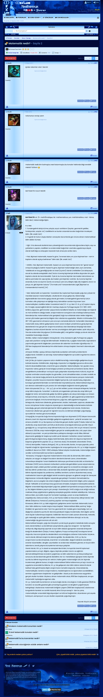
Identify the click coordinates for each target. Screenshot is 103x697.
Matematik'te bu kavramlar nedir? (24, 638)
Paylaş (87, 101)
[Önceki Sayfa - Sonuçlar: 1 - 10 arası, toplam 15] (86, 58)
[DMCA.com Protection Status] (51, 691)
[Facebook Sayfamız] (29, 666)
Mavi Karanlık (16, 672)
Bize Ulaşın (87, 675)
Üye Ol (89, 2)
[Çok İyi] (33, 49)
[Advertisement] (40, 84)
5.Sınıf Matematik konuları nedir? (23, 632)
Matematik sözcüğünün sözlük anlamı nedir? (29, 644)
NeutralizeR (66, 684)
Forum (9, 38)
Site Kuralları (80, 673)
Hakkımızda (77, 675)
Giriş (97, 2)
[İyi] (30, 49)
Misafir (97, 9)
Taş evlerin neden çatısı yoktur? (20, 654)
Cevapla (94, 107)
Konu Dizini (71, 673)
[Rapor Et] (7, 107)
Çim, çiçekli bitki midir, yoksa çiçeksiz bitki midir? (76, 654)
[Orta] (28, 49)
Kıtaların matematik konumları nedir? (25, 626)
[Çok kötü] (23, 49)
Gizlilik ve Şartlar (91, 673)
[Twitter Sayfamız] (33, 666)
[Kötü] (25, 49)
